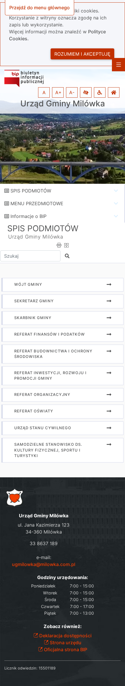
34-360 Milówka (44, 532)
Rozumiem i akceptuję (82, 54)
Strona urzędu (65, 642)
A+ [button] (58, 92)
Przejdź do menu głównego (39, 7)
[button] (86, 92)
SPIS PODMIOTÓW (30, 191)
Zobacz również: (63, 626)
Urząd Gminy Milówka (62, 103)
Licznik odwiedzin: (21, 668)
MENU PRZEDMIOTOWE (36, 203)
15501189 (47, 668)
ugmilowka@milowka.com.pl (43, 564)
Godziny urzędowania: (62, 577)
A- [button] (71, 92)
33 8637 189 (44, 543)
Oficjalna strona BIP (65, 649)
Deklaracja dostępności (65, 635)
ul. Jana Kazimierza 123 (43, 525)
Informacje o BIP (28, 216)
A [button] (44, 92)
